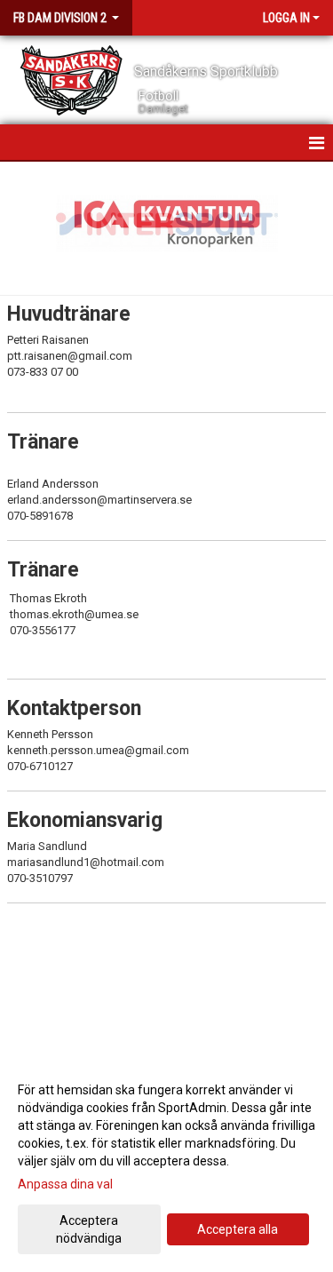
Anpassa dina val (65, 1184)
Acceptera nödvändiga (89, 1229)
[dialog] (166, 1163)
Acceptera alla (237, 1229)
